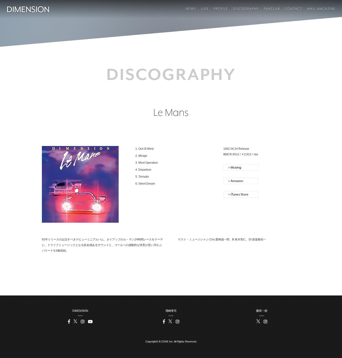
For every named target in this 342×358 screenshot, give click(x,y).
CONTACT (293, 8)
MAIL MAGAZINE (321, 8)
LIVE (205, 8)
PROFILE (221, 8)
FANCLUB (272, 8)
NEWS (191, 8)
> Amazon (235, 181)
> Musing (234, 167)
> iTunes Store (238, 194)
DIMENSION (28, 9)
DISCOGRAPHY (246, 8)
